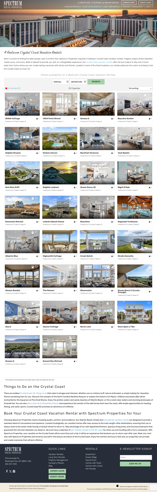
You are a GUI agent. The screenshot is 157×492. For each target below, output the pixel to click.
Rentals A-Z (41, 488)
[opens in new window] (7, 472)
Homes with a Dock (94, 466)
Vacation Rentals (72, 7)
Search (96, 82)
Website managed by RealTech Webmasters (134, 486)
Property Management (133, 7)
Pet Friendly (91, 469)
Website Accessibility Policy (18, 488)
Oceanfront (90, 454)
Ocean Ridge (91, 457)
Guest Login (145, 3)
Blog (50, 466)
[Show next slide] (39, 104)
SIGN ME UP (135, 464)
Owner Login (129, 3)
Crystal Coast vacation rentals (99, 62)
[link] (22, 108)
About (148, 7)
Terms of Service (138, 489)
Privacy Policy (32, 488)
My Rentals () (14, 88)
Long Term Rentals (111, 7)
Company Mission (56, 463)
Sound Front (91, 460)
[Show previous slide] (5, 104)
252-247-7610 (11, 464)
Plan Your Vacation (91, 7)
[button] (22, 113)
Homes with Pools (93, 463)
